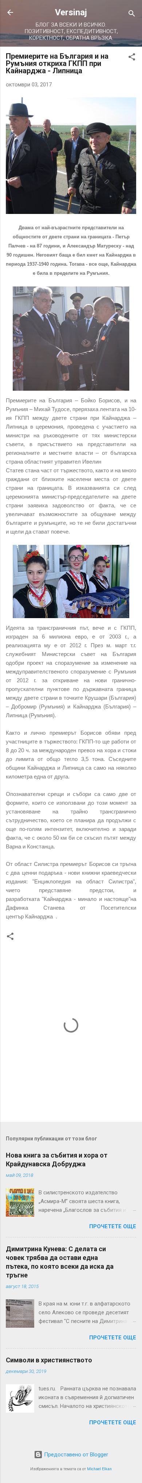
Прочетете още (112, 1226)
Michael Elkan (99, 1469)
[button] (131, 58)
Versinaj (71, 12)
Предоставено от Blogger (75, 1454)
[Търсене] (131, 15)
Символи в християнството (49, 1360)
